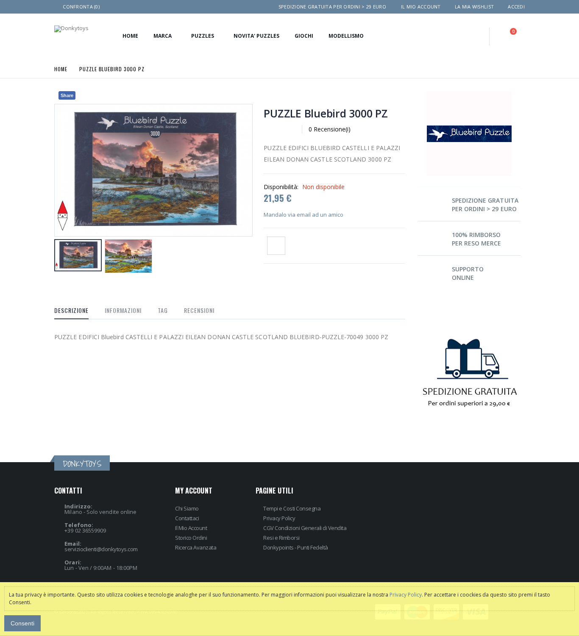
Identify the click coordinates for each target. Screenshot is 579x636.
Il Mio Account (191, 528)
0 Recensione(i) (330, 129)
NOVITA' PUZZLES (256, 35)
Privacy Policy (279, 518)
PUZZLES (202, 35)
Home (60, 68)
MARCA (162, 35)
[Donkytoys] (71, 28)
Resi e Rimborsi (281, 537)
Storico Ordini (191, 537)
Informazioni (123, 310)
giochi (304, 35)
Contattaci (187, 518)
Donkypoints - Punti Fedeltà (295, 547)
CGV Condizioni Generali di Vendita (304, 528)
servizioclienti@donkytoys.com (101, 549)
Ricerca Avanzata (195, 547)
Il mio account (421, 6)
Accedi (516, 6)
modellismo (346, 35)
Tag (163, 310)
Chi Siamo (187, 508)
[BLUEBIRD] (469, 94)
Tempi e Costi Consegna (291, 508)
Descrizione (71, 310)
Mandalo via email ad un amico (303, 214)
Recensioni (199, 310)
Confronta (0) (81, 6)
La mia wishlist (474, 6)
